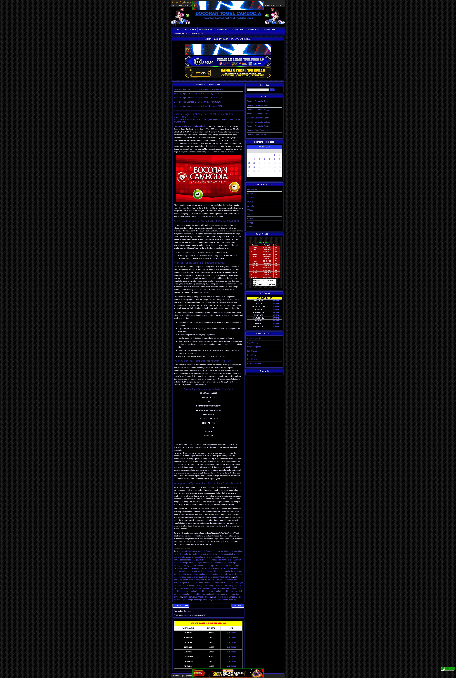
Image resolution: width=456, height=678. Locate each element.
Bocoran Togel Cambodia (209, 119)
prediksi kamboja (233, 588)
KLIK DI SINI (231, 633)
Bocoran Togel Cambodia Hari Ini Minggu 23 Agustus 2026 (198, 89)
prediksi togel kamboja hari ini (206, 594)
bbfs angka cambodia (211, 568)
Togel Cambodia (254, 363)
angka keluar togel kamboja (205, 560)
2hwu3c (250, 198)
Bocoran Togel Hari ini (230, 119)
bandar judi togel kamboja (217, 566)
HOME (177, 29)
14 (270, 163)
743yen (250, 218)
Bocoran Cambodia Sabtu (258, 118)
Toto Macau (252, 351)
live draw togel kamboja (193, 585)
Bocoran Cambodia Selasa (258, 122)
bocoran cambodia (182, 571)
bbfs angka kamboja (229, 568)
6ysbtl (249, 214)
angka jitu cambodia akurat (194, 554)
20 (264, 167)
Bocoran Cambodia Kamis (258, 105)
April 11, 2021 (190, 117)
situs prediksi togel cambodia (224, 597)
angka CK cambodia (207, 551)
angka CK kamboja (224, 551)
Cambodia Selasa (205, 29)
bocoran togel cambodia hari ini (221, 574)
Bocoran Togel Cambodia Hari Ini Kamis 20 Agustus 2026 (198, 102)
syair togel (233, 600)
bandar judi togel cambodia (193, 566)
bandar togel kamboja (192, 568)
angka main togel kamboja (185, 563)
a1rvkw (250, 227)
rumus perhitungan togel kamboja (197, 597)
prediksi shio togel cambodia (186, 591)
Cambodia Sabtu (269, 29)
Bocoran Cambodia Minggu (258, 109)
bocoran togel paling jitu (223, 577)
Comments (180, 122)
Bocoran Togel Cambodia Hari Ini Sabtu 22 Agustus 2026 (198, 94)
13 (264, 163)
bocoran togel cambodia (197, 574)
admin (178, 117)
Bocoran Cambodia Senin (187, 119)
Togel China (252, 359)
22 (275, 167)
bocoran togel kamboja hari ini (199, 577)
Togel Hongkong (254, 347)
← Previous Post (181, 606)
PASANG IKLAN (197, 34)
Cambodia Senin (190, 29)
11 (254, 163)
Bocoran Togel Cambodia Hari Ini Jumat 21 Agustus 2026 (198, 98)
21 (270, 167)
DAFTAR (276, 301)
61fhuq (250, 210)
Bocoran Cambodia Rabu (257, 114)
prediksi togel (228, 591)
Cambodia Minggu (180, 34)
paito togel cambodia (182, 588)
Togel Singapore (254, 338)
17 (249, 167)
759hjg (250, 223)
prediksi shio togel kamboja (210, 591)
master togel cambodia (213, 585)
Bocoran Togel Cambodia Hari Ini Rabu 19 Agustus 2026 (198, 106)
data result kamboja (221, 583)
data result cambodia (203, 583)
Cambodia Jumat (253, 29)
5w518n (250, 206)
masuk (186, 615)
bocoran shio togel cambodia (218, 571)
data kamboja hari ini (198, 580)
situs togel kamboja (220, 600)
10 (249, 163)
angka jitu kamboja (215, 554)
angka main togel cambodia (229, 560)
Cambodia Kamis (237, 29)
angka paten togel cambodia (209, 563)
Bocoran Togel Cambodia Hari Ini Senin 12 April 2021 (204, 114)
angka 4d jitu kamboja (188, 551)
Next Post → (238, 606)
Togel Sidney (252, 343)
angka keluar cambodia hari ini (193, 557)
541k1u (250, 202)
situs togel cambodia (202, 600)
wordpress (251, 193)
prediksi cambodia (217, 588)
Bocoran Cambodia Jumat (258, 101)
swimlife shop (253, 189)
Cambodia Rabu (221, 29)
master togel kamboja (233, 585)
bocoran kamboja (197, 571)
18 (254, 167)
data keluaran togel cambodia (220, 580)
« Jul (249, 179)
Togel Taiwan (252, 355)
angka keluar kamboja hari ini (219, 557)
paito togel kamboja (200, 588)
